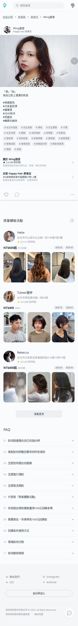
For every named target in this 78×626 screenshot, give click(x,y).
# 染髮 (18, 149)
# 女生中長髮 (10, 127)
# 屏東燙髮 (64, 138)
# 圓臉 (22, 132)
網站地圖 (38, 614)
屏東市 (34, 17)
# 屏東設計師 (40, 143)
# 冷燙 (64, 127)
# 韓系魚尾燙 (57, 143)
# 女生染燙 (9, 132)
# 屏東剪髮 (24, 143)
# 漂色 (39, 127)
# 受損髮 (48, 132)
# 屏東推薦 (37, 138)
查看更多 (39, 414)
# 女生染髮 (26, 127)
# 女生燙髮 (51, 127)
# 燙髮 (7, 149)
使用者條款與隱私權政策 (18, 614)
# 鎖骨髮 (50, 138)
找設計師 (8, 17)
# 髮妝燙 (8, 138)
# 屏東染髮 (9, 143)
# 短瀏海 (61, 132)
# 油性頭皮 (34, 132)
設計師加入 (39, 593)
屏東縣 (22, 17)
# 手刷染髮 (22, 138)
